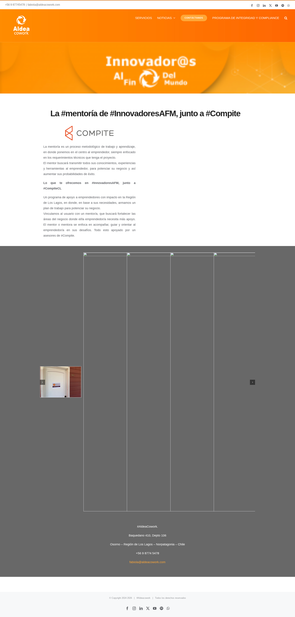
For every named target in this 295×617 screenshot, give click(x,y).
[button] (286, 17)
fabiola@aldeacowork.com (44, 4)
